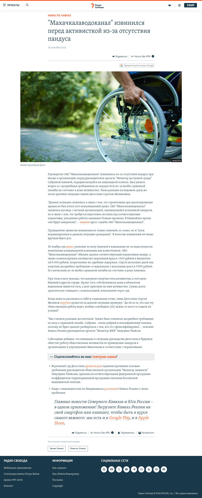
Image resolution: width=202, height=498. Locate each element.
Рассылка (57, 480)
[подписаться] (164, 469)
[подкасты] (179, 5)
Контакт (8, 486)
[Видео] (170, 5)
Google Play (119, 418)
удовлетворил (93, 366)
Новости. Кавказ (59, 15)
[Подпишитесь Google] (104, 469)
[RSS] (149, 469)
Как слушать (59, 468)
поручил (65, 303)
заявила (85, 222)
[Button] (119, 57)
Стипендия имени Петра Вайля (21, 474)
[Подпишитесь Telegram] (134, 469)
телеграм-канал (104, 356)
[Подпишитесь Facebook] (111, 469)
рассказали (111, 389)
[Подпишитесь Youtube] (126, 469)
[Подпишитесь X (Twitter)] (119, 469)
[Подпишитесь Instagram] (141, 469)
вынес (70, 246)
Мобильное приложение (18, 468)
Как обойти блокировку (65, 474)
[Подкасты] (156, 469)
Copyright (57, 486)
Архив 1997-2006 (13, 480)
